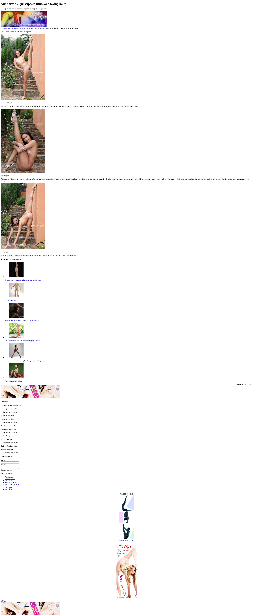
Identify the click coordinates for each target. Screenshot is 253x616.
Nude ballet (8, 480)
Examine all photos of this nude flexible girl (14, 255)
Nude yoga (8, 489)
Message (3, 464)
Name (3, 460)
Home (3, 28)
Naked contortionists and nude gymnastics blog (21, 28)
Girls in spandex (10, 479)
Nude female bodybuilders (13, 484)
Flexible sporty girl (7, 179)
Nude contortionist (10, 482)
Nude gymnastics (10, 486)
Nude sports (8, 488)
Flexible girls (41, 28)
